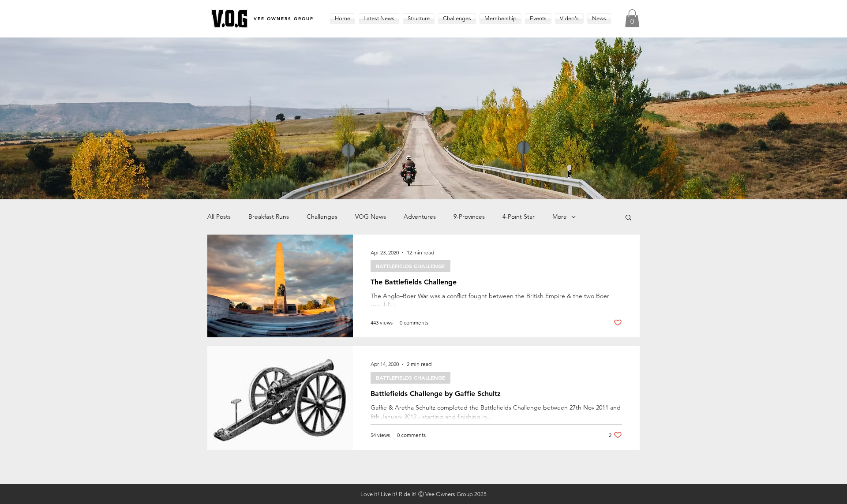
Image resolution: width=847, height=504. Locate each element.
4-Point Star (518, 216)
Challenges (322, 216)
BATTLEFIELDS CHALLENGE (410, 265)
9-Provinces (469, 216)
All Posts (219, 216)
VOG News (370, 216)
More (559, 216)
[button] (418, 18)
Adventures (420, 216)
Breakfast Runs (268, 216)
